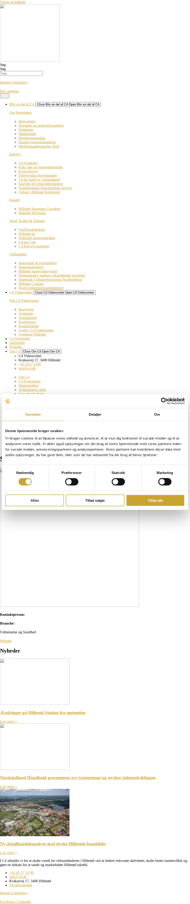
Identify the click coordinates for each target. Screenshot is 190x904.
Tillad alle (155, 500)
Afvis (35, 500)
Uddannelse (18, 254)
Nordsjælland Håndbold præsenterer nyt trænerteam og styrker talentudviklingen (78, 777)
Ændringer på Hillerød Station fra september (43, 712)
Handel (14, 200)
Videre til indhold (12, 2)
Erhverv (15, 154)
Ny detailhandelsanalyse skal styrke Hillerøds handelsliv (53, 843)
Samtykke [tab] (33, 414)
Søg (3, 65)
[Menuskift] (4, 95)
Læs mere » (8, 721)
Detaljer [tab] (95, 414)
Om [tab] (157, 414)
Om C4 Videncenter (24, 301)
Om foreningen (20, 113)
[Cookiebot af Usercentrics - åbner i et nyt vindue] (164, 401)
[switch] (71, 482)
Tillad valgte (95, 500)
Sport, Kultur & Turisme (27, 221)
